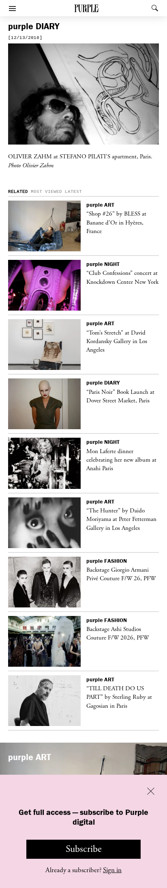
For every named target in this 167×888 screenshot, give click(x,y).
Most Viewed (46, 191)
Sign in (112, 870)
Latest (73, 191)
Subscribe (84, 849)
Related (18, 191)
